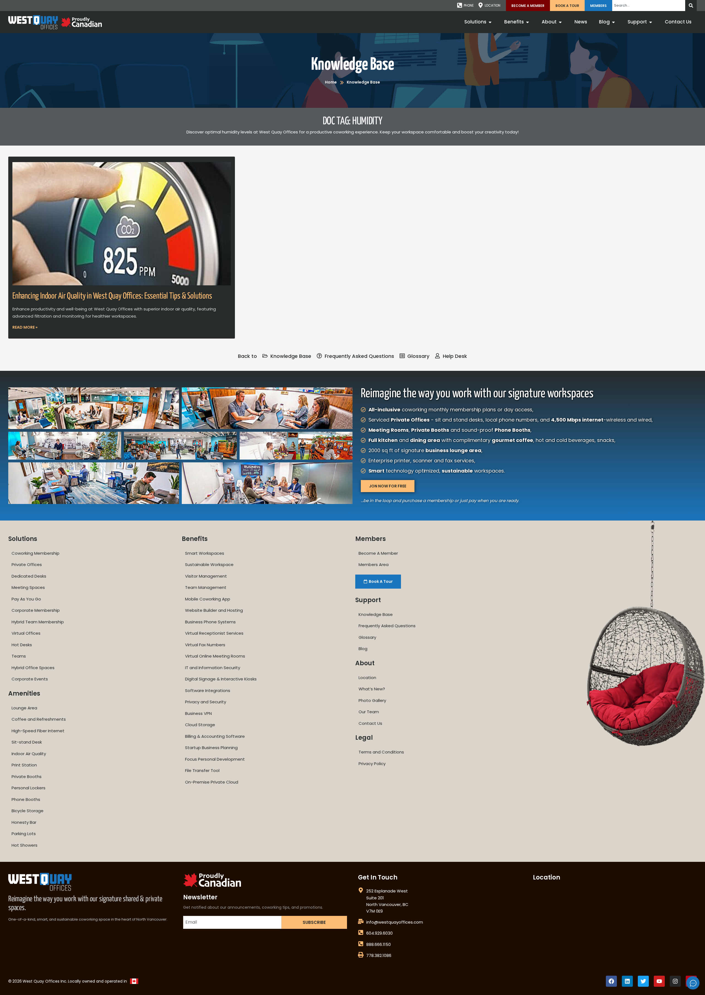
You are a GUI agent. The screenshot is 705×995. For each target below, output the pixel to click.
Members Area (374, 564)
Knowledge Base (352, 65)
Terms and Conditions (381, 752)
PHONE (469, 5)
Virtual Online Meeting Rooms (215, 656)
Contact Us (370, 723)
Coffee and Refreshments (39, 719)
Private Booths (27, 776)
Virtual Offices (26, 633)
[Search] (691, 5)
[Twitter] (643, 981)
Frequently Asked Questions (387, 626)
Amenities (24, 693)
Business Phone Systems (210, 622)
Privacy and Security (205, 702)
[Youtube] (659, 981)
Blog (363, 648)
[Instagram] (675, 981)
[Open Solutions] (490, 22)
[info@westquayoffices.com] (361, 921)
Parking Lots (24, 833)
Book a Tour (567, 5)
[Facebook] (611, 981)
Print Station (24, 765)
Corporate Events (30, 679)
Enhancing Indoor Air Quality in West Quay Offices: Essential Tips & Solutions (112, 296)
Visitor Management (206, 576)
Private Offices (27, 564)
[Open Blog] (613, 22)
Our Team (369, 712)
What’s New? (372, 689)
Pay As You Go (26, 599)
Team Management (205, 587)
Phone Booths (26, 799)
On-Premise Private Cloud (211, 782)
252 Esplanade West (387, 891)
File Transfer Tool (202, 770)
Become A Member (527, 5)
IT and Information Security (212, 668)
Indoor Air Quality (29, 754)
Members (598, 5)
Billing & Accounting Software (215, 736)
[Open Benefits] (527, 22)
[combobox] (648, 5)
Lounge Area (24, 708)
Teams (19, 656)
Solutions (22, 539)
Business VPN (198, 713)
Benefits (195, 539)
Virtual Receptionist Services (214, 633)
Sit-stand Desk (27, 742)
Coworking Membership (35, 553)
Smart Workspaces (204, 553)
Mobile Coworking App (207, 599)
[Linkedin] (627, 981)
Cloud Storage (200, 725)
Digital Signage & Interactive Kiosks (221, 679)
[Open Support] (650, 22)
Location (367, 677)
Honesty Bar (24, 822)
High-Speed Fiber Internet (38, 731)
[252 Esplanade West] (361, 890)
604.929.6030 (379, 933)
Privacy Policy (372, 763)
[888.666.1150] (361, 943)
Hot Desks (22, 645)
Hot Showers (24, 845)
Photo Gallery (372, 700)
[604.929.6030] (361, 932)
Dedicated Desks (29, 576)
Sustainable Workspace (209, 564)
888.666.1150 (378, 944)
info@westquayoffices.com (394, 922)
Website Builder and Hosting (214, 610)
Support (368, 600)
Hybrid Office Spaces (33, 668)
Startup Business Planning (211, 747)
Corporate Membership (36, 610)
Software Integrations (207, 690)
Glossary (367, 637)
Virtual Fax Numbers (205, 645)
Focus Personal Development (215, 759)
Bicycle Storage (28, 811)
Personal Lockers (28, 788)
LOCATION (492, 5)
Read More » (24, 327)
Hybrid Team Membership (38, 622)
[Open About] (560, 22)
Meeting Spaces (28, 587)
